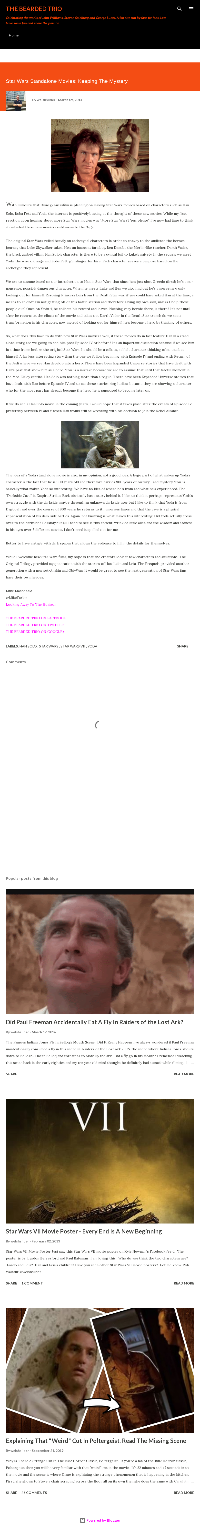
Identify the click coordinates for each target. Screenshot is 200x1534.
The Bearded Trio (34, 8)
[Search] (179, 9)
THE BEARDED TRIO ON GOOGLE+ (35, 631)
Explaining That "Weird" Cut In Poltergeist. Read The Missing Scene (96, 1440)
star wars (49, 646)
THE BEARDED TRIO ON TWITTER (35, 625)
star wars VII (73, 646)
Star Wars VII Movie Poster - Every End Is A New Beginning (84, 1231)
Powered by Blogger (103, 1520)
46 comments (34, 1493)
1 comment (32, 1283)
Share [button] (182, 646)
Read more (184, 1074)
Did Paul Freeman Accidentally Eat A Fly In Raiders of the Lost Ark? (94, 1022)
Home (14, 35)
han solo (29, 646)
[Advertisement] (100, 826)
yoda (92, 646)
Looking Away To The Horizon (31, 604)
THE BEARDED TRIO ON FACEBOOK (36, 618)
